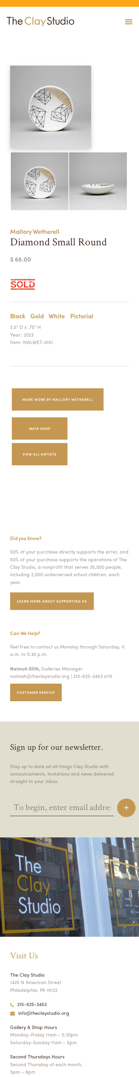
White (57, 316)
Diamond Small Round (16, 38)
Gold (37, 316)
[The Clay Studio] (38, 21)
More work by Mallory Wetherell (57, 399)
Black (17, 316)
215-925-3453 (32, 1004)
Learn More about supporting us (52, 601)
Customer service (36, 692)
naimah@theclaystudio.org (40, 675)
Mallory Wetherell (34, 231)
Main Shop (40, 428)
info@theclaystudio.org (43, 1012)
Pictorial (81, 316)
